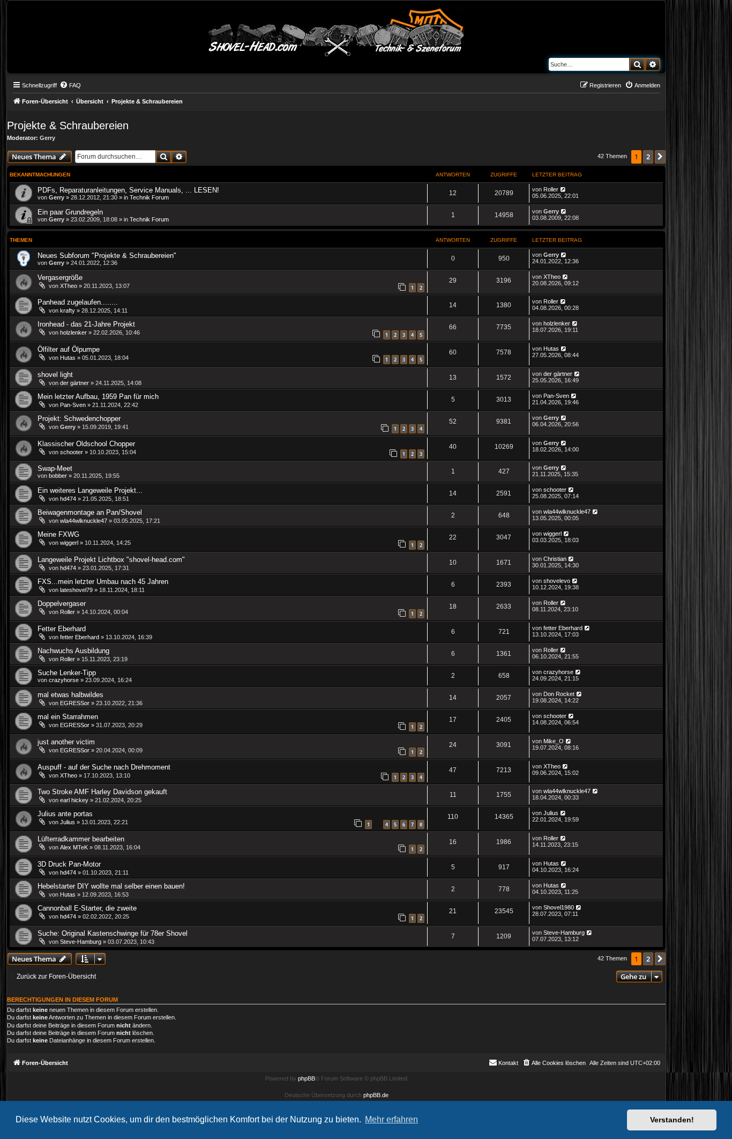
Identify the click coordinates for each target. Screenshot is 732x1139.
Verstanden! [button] (672, 1119)
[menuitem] (70, 85)
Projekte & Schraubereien (68, 125)
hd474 (68, 498)
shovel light (55, 375)
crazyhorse (64, 680)
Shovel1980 (558, 907)
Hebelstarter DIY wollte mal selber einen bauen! (111, 886)
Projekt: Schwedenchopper (79, 419)
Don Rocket (558, 694)
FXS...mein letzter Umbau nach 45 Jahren (103, 582)
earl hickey (74, 800)
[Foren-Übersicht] (336, 30)
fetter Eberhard (79, 637)
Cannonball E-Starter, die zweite (87, 908)
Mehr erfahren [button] (391, 1119)
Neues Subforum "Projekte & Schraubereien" (107, 256)
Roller (550, 189)
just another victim (66, 742)
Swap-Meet (55, 468)
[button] (660, 156)
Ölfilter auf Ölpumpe (69, 349)
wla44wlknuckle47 (83, 520)
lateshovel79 (76, 590)
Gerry (47, 138)
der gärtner (74, 383)
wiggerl (69, 542)
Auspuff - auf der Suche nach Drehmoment (104, 767)
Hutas (68, 357)
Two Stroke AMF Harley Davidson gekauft (102, 792)
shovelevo (556, 581)
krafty (67, 310)
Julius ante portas (65, 814)
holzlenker (73, 332)
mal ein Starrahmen (68, 717)
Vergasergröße (60, 277)
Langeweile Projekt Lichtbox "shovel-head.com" (111, 560)
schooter (71, 452)
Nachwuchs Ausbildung (73, 651)
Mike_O (553, 741)
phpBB (306, 1078)
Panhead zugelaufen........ (78, 302)
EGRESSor (74, 703)
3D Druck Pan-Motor (69, 864)
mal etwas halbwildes (70, 695)
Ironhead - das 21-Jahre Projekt (86, 324)
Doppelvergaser (62, 604)
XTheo (68, 286)
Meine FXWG (58, 534)
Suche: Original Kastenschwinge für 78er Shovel (113, 933)
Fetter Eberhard (62, 629)
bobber (58, 475)
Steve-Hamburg (80, 941)
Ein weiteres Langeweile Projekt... (90, 490)
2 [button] (648, 156)
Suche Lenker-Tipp (67, 673)
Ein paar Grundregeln (70, 212)
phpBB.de (376, 1095)
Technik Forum (149, 197)
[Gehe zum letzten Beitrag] (563, 189)
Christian (554, 559)
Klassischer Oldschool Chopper (86, 444)
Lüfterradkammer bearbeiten (81, 839)
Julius (67, 822)
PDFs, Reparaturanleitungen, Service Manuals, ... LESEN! (128, 190)
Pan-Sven (73, 405)
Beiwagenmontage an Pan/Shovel (90, 512)
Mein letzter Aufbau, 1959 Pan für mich (98, 397)
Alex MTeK (74, 847)
